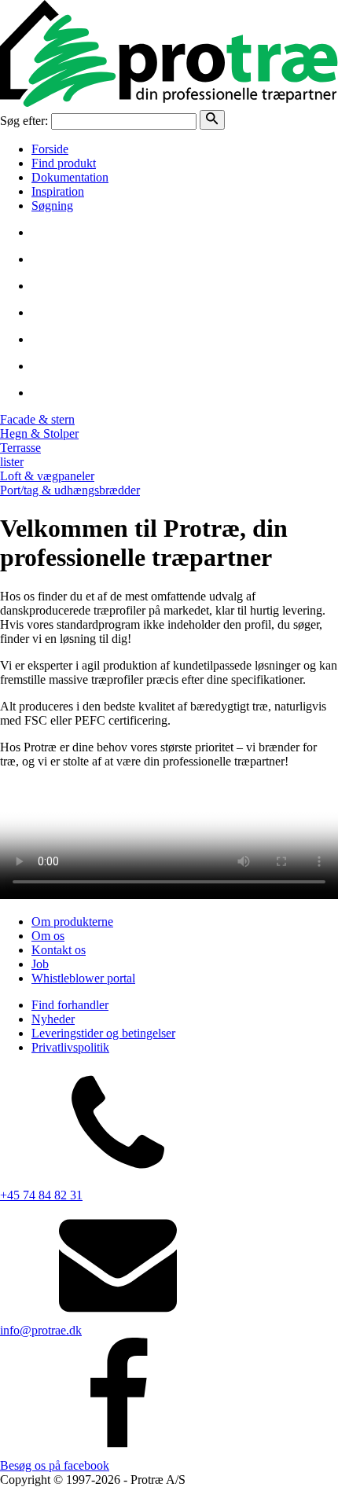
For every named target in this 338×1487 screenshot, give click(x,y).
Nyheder (53, 1019)
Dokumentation (69, 177)
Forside (49, 149)
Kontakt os (58, 949)
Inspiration (57, 191)
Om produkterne (72, 921)
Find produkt (63, 163)
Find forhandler (69, 1005)
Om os (47, 935)
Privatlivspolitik (70, 1047)
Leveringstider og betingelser (103, 1033)
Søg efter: (24, 120)
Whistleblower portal (83, 978)
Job (40, 964)
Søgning (52, 205)
